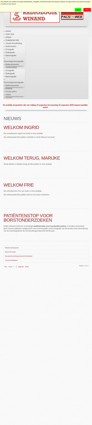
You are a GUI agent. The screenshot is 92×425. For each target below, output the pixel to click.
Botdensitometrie (12, 64)
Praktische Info (12, 40)
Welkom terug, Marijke (32, 158)
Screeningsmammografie (14, 61)
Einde (27, 267)
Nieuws (8, 97)
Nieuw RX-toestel (10, 252)
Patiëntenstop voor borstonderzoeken (28, 218)
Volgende (21, 267)
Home (8, 31)
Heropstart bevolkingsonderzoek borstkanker (18, 256)
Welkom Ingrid (21, 127)
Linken (8, 95)
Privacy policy (11, 91)
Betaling (8, 88)
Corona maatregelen (11, 260)
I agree (78, 10)
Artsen (8, 37)
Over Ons (9, 34)
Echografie (9, 49)
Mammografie (10, 55)
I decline (87, 10)
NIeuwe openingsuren (12, 248)
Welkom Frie (19, 184)
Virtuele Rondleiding (13, 43)
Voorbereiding (11, 67)
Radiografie (10, 52)
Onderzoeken (10, 46)
